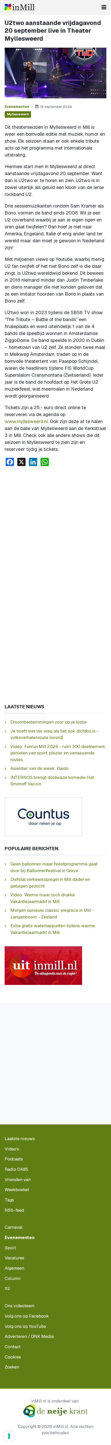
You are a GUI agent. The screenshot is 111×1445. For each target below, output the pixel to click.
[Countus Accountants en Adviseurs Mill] (43, 817)
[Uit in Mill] (43, 965)
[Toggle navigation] (103, 7)
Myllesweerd (18, 114)
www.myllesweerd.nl (26, 421)
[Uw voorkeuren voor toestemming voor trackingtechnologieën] (9, 1436)
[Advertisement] (55, 528)
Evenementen (17, 106)
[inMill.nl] (20, 7)
